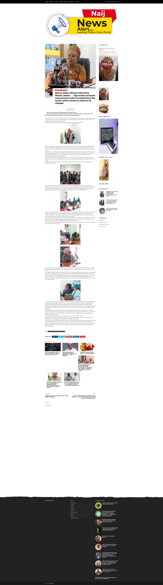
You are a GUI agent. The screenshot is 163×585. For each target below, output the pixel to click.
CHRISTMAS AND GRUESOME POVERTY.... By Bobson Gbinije (87, 353)
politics (60, 331)
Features (77, 1)
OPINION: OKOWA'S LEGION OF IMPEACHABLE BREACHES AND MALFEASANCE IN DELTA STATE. (112, 194)
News (47, 1)
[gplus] (112, 2)
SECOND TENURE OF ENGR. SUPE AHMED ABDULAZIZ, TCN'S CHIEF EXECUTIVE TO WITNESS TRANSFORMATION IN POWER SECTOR (109, 555)
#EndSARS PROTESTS (104, 222)
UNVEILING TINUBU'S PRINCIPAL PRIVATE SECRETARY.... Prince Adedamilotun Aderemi (109, 520)
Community (71, 1)
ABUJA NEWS (73, 502)
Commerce (73, 510)
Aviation (72, 506)
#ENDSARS (102, 220)
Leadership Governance (61, 90)
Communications (74, 512)
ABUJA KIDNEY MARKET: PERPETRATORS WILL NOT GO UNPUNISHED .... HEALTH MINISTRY (69, 354)
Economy (72, 514)
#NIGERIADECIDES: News (104, 224)
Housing (72, 516)
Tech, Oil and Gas (63, 1)
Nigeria (51, 1)
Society (63, 331)
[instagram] (109, 2)
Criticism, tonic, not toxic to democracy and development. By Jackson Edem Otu (109, 570)
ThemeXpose (51, 583)
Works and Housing (74, 518)
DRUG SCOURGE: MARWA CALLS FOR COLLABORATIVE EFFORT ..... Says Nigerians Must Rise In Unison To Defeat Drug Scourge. (71, 383)
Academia (73, 504)
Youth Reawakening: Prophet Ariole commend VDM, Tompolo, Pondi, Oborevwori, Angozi (52, 353)
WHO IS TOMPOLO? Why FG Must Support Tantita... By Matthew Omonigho (109, 545)
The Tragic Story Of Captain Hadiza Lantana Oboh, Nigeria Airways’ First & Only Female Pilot (110, 529)
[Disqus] (70, 442)
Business (72, 508)
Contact (104, 84)
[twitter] (107, 2)
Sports (56, 1)
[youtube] (110, 2)
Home (100, 84)
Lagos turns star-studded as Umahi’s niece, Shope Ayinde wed (112, 209)
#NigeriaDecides (103, 226)
